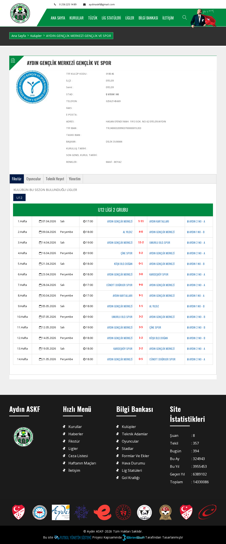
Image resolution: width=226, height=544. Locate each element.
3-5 (141, 327)
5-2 (141, 253)
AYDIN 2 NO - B (197, 317)
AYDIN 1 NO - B (197, 232)
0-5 (141, 359)
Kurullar (75, 426)
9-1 (141, 295)
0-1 (141, 263)
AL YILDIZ (127, 232)
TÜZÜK (92, 18)
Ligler (73, 448)
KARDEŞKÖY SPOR (158, 274)
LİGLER (129, 18)
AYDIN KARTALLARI (159, 221)
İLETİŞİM (168, 18)
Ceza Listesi (78, 456)
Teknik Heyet (55, 178)
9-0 (141, 285)
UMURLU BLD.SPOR (159, 242)
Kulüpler (36, 36)
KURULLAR (77, 18)
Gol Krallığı (130, 477)
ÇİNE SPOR (126, 253)
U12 (19, 198)
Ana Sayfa (18, 36)
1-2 (141, 338)
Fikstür (17, 178)
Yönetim (75, 178)
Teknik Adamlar (135, 434)
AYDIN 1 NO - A (196, 295)
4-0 (141, 232)
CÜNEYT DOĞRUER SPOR (119, 285)
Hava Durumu (133, 463)
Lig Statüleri (132, 470)
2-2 (141, 348)
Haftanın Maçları (82, 463)
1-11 (141, 221)
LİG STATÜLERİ (111, 18)
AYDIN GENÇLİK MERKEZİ (119, 221)
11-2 (141, 242)
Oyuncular (33, 178)
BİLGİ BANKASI (148, 18)
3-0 (141, 274)
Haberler (75, 434)
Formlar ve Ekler (135, 456)
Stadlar (128, 448)
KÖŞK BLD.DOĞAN (123, 264)
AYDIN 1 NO (113, 94)
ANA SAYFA (58, 18)
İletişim (74, 470)
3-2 (141, 316)
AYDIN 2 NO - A (197, 221)
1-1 (141, 306)
